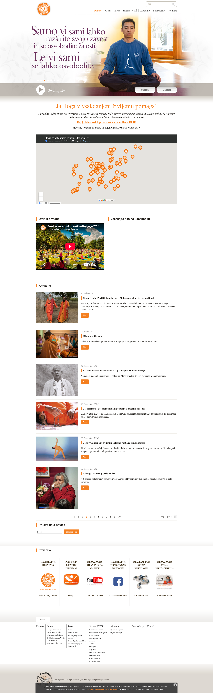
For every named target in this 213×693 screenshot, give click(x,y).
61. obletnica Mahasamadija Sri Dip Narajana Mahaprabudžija (114, 370)
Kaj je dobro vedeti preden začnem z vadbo (101, 122)
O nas (108, 10)
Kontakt (173, 10)
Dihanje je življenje (92, 336)
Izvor (117, 10)
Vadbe (145, 89)
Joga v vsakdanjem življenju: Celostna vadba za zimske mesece (114, 442)
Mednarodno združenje (55, 635)
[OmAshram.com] (141, 591)
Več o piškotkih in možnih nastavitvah (102, 689)
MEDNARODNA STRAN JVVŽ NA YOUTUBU (95, 565)
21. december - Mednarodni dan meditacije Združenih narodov (114, 408)
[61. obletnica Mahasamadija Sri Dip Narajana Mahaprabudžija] (57, 394)
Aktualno (145, 10)
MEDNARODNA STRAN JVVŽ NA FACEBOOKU (118, 565)
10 (119, 516)
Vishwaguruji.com (164, 596)
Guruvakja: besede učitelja (77, 641)
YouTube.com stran (95, 596)
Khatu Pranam (94, 635)
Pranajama (92, 646)
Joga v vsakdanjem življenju (43, 10)
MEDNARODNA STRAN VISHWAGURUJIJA (164, 565)
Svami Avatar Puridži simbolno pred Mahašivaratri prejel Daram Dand (118, 298)
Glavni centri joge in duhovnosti (75, 644)
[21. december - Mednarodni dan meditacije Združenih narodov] (57, 429)
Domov (98, 10)
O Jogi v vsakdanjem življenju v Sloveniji (54, 631)
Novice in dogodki (116, 630)
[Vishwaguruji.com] (164, 591)
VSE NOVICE (167, 517)
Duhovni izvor (73, 632)
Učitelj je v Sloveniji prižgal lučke (99, 473)
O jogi (70, 630)
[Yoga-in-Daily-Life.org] (48, 591)
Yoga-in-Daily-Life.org (48, 596)
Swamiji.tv (56, 90)
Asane (91, 643)
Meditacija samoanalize (97, 652)
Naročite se (71, 531)
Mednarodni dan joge (54, 643)
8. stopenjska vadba (96, 630)
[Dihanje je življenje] (57, 356)
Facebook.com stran (118, 596)
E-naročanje (159, 10)
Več (85, 315)
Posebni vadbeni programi (98, 632)
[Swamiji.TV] (71, 591)
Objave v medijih (116, 632)
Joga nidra (92, 649)
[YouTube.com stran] (94, 591)
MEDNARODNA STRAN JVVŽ (48, 565)
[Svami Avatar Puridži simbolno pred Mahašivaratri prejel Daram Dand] (57, 322)
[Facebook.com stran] (118, 591)
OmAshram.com (141, 596)
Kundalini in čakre (95, 661)
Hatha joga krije (94, 658)
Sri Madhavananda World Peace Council (55, 639)
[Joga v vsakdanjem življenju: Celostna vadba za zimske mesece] (57, 459)
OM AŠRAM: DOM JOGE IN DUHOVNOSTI (141, 565)
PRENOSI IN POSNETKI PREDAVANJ (71, 565)
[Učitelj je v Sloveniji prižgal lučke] (57, 508)
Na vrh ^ (43, 619)
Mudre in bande (94, 655)
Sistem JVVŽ (130, 10)
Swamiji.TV (71, 596)
